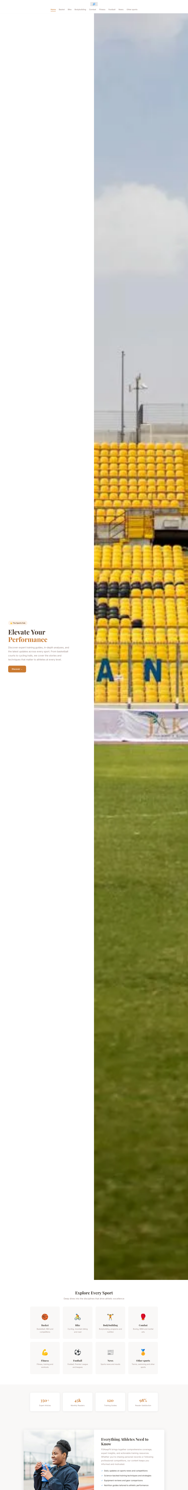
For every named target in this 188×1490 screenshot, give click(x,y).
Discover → (17, 669)
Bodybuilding (80, 9)
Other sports (132, 9)
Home (53, 9)
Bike (69, 9)
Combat (92, 9)
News (121, 9)
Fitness (102, 9)
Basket (62, 9)
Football (111, 9)
